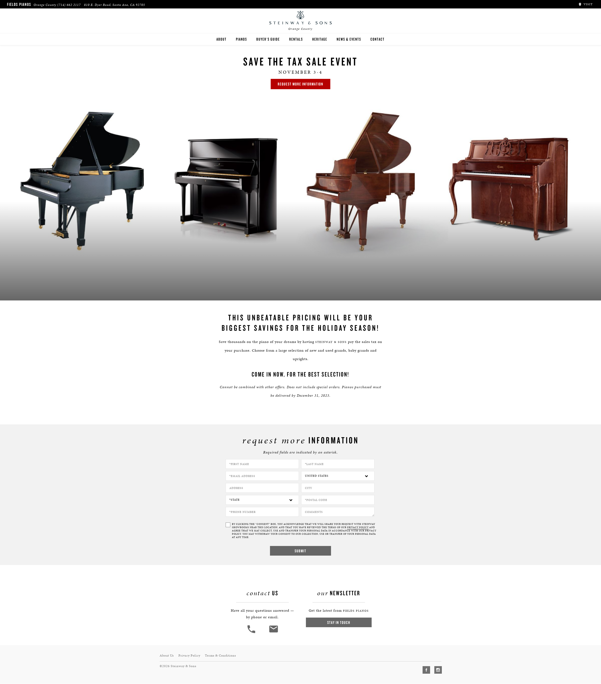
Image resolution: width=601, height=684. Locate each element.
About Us (167, 655)
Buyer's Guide (268, 39)
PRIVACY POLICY (358, 527)
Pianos (241, 39)
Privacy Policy (189, 655)
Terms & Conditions (220, 655)
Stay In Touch (338, 622)
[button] (252, 632)
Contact (377, 39)
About (221, 39)
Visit (587, 4)
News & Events (349, 39)
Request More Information (300, 83)
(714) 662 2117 (69, 5)
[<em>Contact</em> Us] (273, 632)
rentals (296, 39)
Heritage (319, 39)
